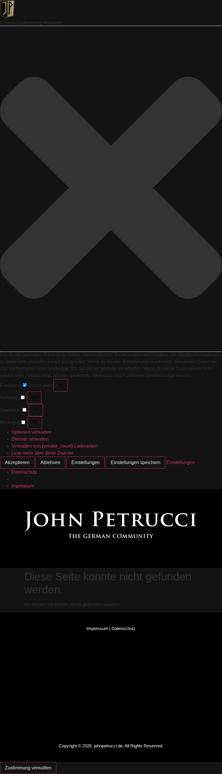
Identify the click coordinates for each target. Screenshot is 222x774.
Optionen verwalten (31, 432)
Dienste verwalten (30, 439)
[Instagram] (100, 497)
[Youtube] (132, 497)
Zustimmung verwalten (28, 767)
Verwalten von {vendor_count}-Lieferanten (54, 446)
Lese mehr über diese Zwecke (42, 452)
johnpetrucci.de (108, 745)
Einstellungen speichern (135, 462)
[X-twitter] (116, 497)
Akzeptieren (17, 462)
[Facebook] (83, 497)
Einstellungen (85, 462)
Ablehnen (50, 462)
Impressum (23, 485)
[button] (111, 188)
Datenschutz (24, 472)
